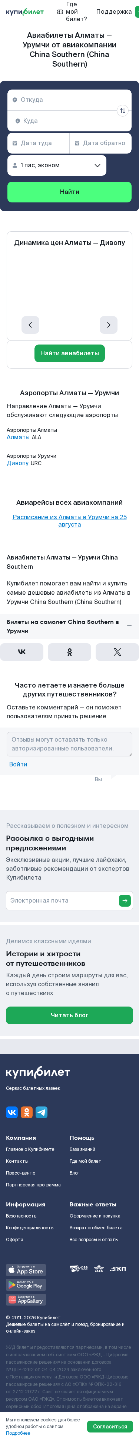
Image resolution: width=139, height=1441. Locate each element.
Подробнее (18, 1433)
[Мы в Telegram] (41, 1112)
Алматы (18, 437)
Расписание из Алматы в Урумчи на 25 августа (70, 521)
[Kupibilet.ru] (25, 12)
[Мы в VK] (12, 1112)
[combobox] (69, 100)
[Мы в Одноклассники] (27, 1112)
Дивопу (18, 463)
